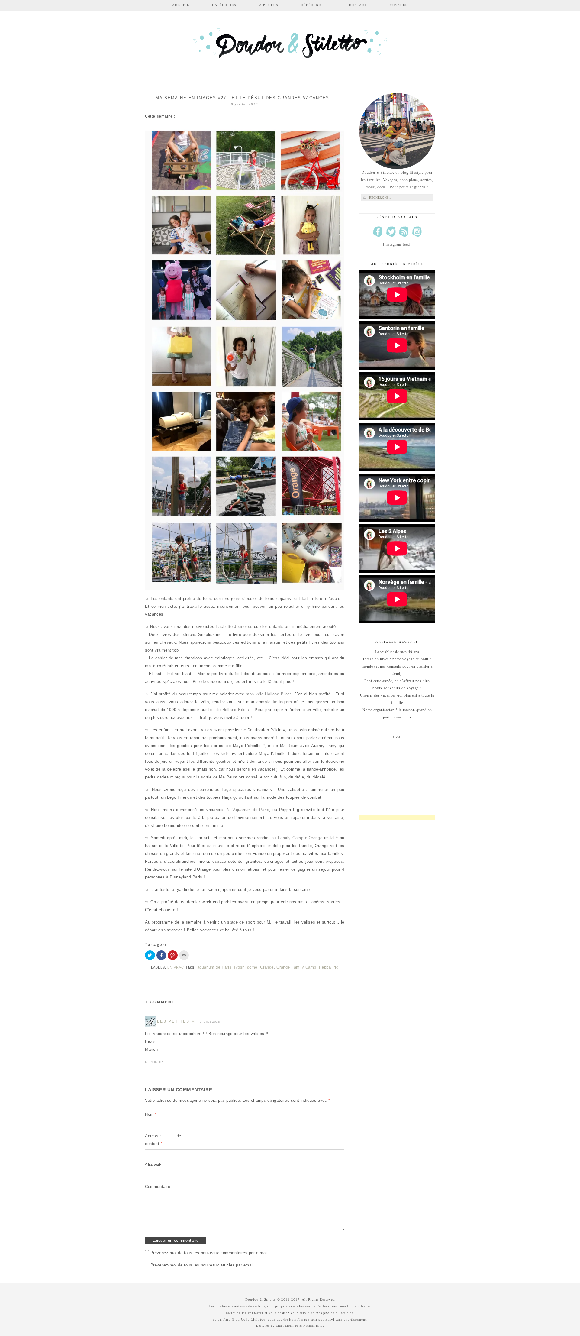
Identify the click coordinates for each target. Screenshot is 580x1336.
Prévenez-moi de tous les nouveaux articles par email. (202, 1265)
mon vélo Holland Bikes (269, 694)
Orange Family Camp (296, 967)
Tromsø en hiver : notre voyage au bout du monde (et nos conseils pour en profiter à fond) (397, 666)
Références (313, 5)
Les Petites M (176, 1021)
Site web (153, 1165)
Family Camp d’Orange (300, 838)
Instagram (282, 702)
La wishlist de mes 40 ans (397, 652)
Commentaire (157, 1186)
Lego (226, 789)
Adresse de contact (163, 1140)
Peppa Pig (329, 967)
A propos (269, 5)
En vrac (175, 967)
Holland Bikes (235, 709)
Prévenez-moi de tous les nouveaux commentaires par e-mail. (209, 1252)
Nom (151, 1114)
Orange (267, 967)
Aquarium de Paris (251, 809)
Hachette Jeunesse (235, 626)
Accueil (180, 5)
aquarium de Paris (214, 967)
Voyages (399, 5)
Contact (358, 5)
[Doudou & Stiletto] (290, 46)
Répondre (155, 1062)
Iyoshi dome (245, 967)
